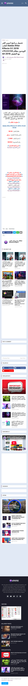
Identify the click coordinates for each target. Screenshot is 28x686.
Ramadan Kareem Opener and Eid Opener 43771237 (18, 634)
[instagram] (17, 596)
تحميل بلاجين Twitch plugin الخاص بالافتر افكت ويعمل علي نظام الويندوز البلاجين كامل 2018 (18, 398)
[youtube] (11, 596)
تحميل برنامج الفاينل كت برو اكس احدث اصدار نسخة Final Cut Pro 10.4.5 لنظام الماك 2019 (7, 301)
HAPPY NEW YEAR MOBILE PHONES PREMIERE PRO (18, 539)
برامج (7, 40)
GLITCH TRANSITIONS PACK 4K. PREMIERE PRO (18, 524)
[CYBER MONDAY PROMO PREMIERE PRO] (6, 533)
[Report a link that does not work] (5, 655)
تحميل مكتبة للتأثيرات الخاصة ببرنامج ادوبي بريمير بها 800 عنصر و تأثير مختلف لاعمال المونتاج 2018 (18, 423)
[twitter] (14, 596)
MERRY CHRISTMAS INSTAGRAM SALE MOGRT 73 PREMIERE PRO (18, 517)
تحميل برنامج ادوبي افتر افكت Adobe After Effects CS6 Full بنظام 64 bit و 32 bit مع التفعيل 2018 (18, 405)
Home (3, 40)
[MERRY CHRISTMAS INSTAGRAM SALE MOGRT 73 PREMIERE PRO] (6, 518)
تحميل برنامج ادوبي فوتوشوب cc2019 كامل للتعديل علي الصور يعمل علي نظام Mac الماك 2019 (20, 264)
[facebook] (7, 596)
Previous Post (6, 358)
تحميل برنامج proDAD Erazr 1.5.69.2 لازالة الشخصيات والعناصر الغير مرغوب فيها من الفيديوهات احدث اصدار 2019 (7, 283)
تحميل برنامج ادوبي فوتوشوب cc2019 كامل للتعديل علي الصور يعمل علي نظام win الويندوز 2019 (7, 264)
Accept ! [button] (5, 683)
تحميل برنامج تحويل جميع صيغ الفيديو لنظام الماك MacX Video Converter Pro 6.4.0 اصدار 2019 (20, 302)
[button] (2, 3)
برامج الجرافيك (11, 228)
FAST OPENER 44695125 (17, 641)
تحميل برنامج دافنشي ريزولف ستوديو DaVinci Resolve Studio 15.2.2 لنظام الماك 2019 (20, 282)
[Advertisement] (14, 23)
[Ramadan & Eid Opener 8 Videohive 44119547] (5, 629)
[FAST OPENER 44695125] (5, 643)
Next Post (22, 358)
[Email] (20, 232)
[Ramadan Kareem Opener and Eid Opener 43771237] (5, 636)
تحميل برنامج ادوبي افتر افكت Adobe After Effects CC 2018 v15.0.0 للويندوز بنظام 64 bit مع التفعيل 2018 (19, 414)
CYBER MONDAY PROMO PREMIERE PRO (18, 531)
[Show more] (3, 235)
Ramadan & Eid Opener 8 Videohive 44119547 (17, 627)
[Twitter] (14, 232)
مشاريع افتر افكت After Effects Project (15, 241)
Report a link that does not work (18, 652)
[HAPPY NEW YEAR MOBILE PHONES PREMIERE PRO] (6, 540)
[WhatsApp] (17, 232)
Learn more (10, 680)
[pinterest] (20, 596)
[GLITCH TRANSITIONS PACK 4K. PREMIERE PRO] (6, 525)
